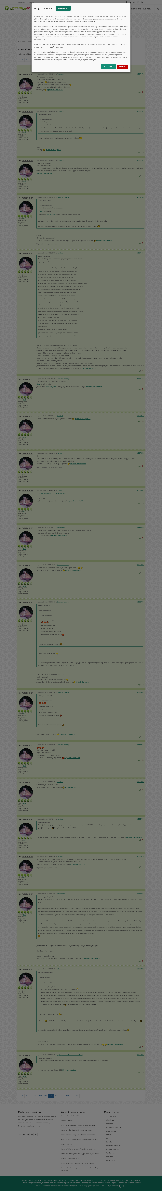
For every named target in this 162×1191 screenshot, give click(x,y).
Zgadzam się (63, 8)
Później (122, 67)
